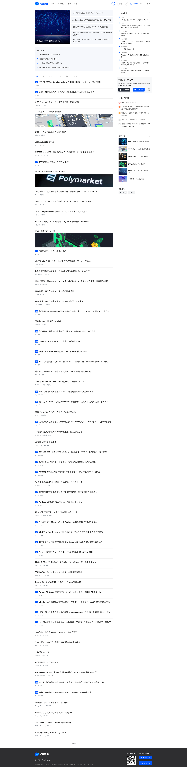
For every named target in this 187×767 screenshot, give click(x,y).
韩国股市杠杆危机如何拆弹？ (49, 59)
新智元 (37, 205)
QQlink (37, 294)
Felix (36, 264)
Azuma (37, 195)
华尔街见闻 (38, 284)
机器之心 (37, 135)
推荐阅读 (37, 225)
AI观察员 (37, 445)
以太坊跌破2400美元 (127, 49)
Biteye (36, 415)
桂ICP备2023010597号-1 (85, 764)
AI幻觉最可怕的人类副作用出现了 (50, 54)
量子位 (37, 145)
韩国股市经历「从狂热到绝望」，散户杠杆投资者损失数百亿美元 (135, 64)
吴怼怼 (37, 666)
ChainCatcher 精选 (40, 385)
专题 (75, 4)
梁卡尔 (37, 716)
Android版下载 (145, 758)
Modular (131, 193)
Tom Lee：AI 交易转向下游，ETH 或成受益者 (135, 56)
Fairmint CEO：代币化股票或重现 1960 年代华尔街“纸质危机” (135, 42)
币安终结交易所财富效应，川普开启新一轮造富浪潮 (135, 114)
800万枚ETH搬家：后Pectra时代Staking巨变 (54, 67)
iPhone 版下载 (145, 763)
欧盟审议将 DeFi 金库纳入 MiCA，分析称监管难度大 (135, 34)
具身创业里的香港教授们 (129, 102)
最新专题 (122, 135)
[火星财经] (42, 3)
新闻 (69, 4)
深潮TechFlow (38, 155)
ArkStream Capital (40, 675)
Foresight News (39, 304)
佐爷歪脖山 (38, 105)
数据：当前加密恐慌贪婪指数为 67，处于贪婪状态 (135, 71)
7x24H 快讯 (61, 4)
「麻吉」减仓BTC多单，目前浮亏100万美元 (135, 20)
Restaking (123, 193)
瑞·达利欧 (37, 485)
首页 (53, 4)
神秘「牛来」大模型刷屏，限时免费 (133, 120)
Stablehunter (38, 515)
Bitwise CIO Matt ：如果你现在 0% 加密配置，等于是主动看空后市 (135, 107)
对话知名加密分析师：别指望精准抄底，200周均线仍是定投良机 (135, 125)
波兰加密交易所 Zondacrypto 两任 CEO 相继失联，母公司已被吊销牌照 (135, 27)
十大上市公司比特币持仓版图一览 (50, 63)
